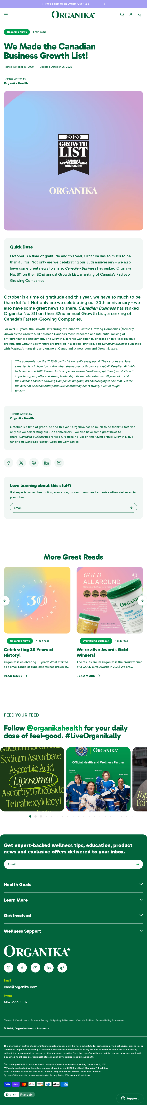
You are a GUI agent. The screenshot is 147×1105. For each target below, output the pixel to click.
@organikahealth (55, 727)
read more (13, 676)
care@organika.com (20, 987)
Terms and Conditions (78, 1075)
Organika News (17, 32)
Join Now (136, 864)
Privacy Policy (39, 1020)
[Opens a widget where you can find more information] (130, 1098)
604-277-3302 (16, 1002)
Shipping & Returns (62, 1020)
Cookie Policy (85, 1020)
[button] (43, 4)
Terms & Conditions (16, 1020)
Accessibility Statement (110, 1020)
